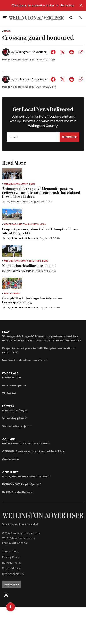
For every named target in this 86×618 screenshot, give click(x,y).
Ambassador (10, 459)
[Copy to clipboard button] (80, 52)
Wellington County (16, 184)
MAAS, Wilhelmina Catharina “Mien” (26, 476)
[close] (80, 5)
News (7, 31)
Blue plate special (14, 385)
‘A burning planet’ (14, 418)
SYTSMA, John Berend (17, 492)
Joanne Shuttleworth (24, 238)
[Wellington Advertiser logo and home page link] (36, 18)
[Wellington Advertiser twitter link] (6, 595)
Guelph (8, 294)
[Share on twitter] (62, 52)
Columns (8, 439)
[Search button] (71, 17)
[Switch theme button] (80, 17)
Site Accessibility (13, 574)
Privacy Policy (11, 557)
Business (33, 224)
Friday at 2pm (11, 377)
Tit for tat (9, 393)
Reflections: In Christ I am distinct (26, 443)
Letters (8, 406)
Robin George (20, 201)
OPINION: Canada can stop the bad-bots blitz (33, 451)
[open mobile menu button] (5, 17)
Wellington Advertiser (30, 52)
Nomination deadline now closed (24, 360)
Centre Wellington (15, 224)
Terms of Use (10, 551)
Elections (35, 261)
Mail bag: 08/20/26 (15, 410)
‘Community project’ (16, 426)
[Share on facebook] (54, 52)
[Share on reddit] (71, 52)
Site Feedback (11, 568)
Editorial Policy (11, 562)
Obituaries (10, 472)
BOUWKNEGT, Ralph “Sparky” (21, 484)
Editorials (10, 373)
